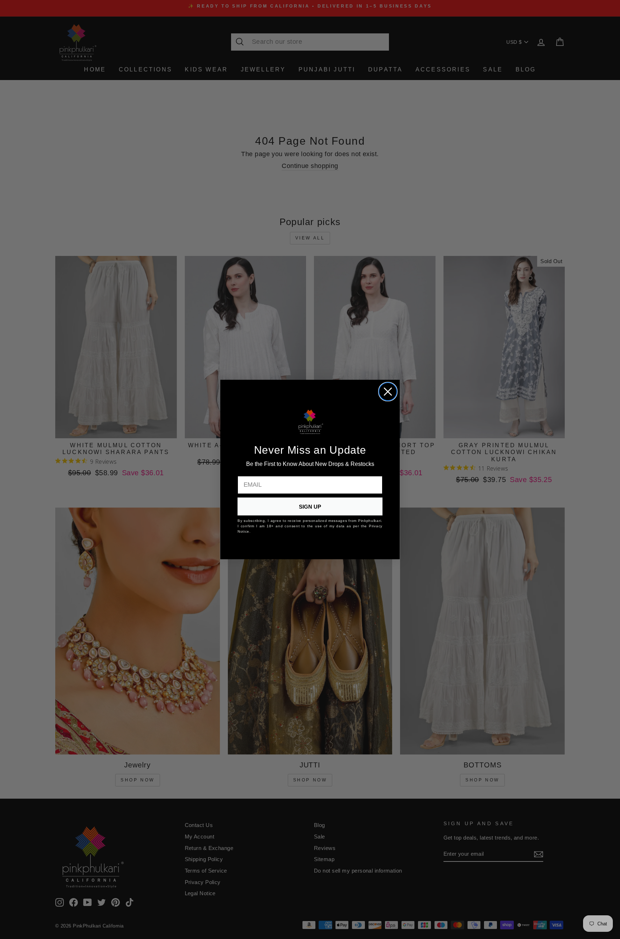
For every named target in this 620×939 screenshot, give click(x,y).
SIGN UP (310, 507)
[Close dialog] (388, 392)
